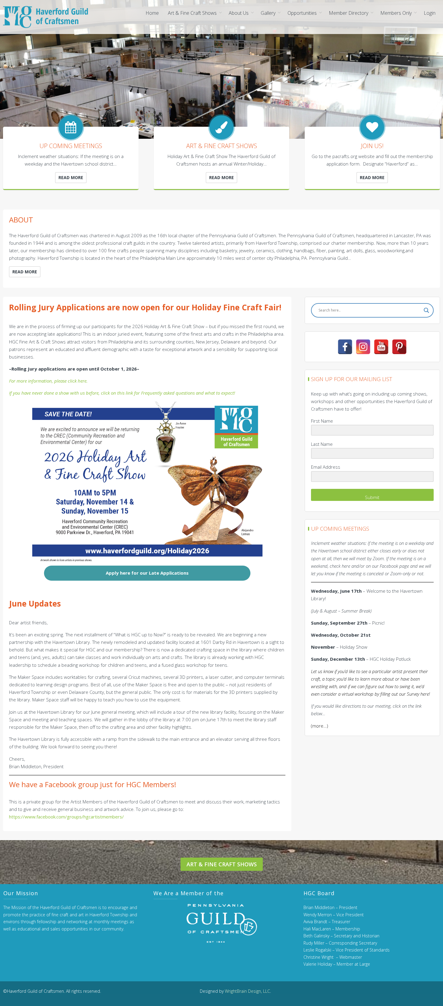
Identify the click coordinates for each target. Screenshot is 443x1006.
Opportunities (302, 13)
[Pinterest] (399, 346)
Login (429, 13)
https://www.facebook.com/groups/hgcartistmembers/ (66, 817)
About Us (239, 13)
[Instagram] (363, 346)
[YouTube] (381, 346)
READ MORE (70, 177)
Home (152, 13)
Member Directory (348, 13)
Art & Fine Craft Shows (192, 13)
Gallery (268, 13)
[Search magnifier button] (426, 310)
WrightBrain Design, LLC (247, 991)
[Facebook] (345, 346)
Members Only (396, 13)
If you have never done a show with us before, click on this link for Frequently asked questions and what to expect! (122, 393)
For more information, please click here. (48, 381)
